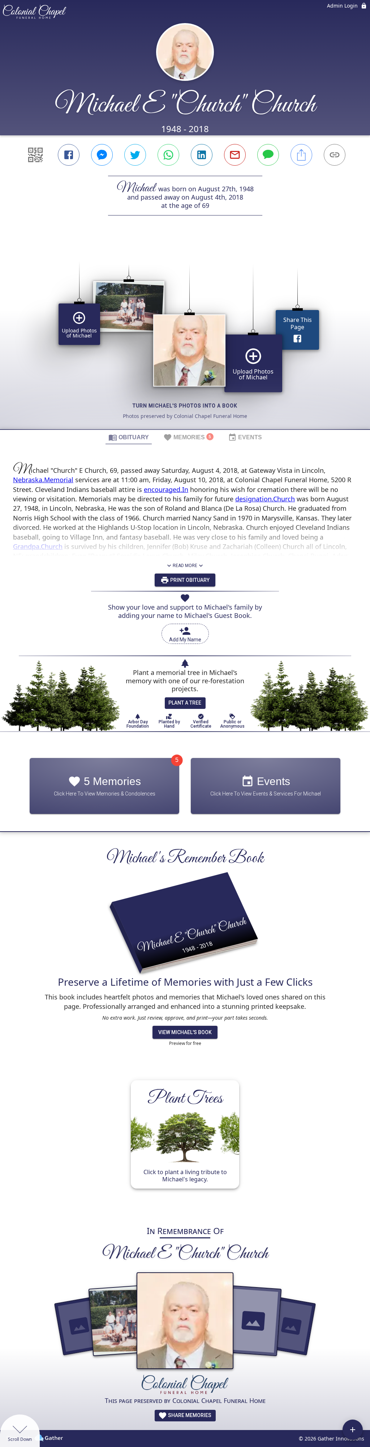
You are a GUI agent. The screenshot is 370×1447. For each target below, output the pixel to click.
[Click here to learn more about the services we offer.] (185, 1385)
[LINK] (334, 155)
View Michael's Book (185, 1032)
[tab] (129, 437)
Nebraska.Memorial (43, 479)
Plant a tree (184, 703)
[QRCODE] (35, 155)
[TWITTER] (135, 155)
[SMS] (268, 155)
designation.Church (265, 498)
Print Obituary (189, 580)
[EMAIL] (235, 155)
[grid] (185, 334)
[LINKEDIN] (201, 155)
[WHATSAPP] (168, 155)
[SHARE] (301, 155)
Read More (185, 565)
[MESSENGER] (102, 155)
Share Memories (189, 1415)
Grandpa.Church (38, 546)
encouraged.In (166, 489)
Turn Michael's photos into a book (185, 406)
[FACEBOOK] (68, 155)
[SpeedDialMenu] (353, 1430)
